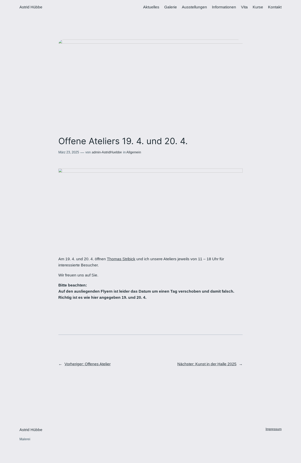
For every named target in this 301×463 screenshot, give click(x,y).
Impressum (274, 429)
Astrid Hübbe (30, 7)
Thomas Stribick (121, 259)
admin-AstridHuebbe (107, 152)
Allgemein (133, 152)
